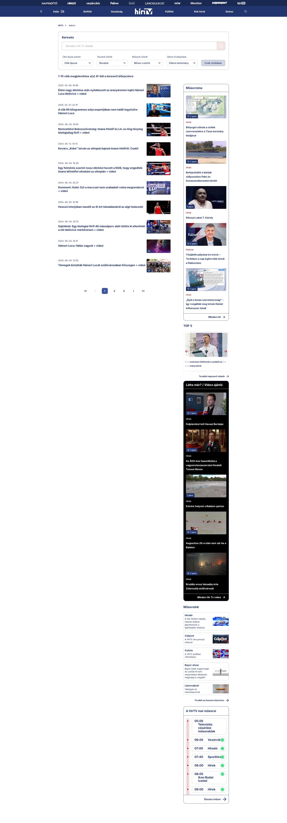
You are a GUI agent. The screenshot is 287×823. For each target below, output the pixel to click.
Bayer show (192, 665)
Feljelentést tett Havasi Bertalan (204, 424)
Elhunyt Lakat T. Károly (199, 217)
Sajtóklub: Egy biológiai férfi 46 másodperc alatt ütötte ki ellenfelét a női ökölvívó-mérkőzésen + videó (101, 228)
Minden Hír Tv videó (209, 597)
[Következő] (133, 291)
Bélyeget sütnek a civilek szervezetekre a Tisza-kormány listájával (205, 131)
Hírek (188, 122)
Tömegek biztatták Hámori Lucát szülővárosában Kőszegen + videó (101, 265)
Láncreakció (192, 685)
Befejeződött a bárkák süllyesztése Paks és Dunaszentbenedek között (201, 176)
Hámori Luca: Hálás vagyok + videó (80, 245)
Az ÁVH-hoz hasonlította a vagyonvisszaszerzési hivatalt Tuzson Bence (204, 465)
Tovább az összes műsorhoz (209, 700)
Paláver (190, 249)
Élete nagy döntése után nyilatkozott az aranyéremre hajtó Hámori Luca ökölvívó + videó (101, 92)
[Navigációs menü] (41, 11)
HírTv (60, 25)
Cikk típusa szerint (71, 56)
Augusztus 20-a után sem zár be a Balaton (206, 545)
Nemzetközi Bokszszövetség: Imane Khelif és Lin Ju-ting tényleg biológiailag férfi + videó (100, 130)
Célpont (189, 635)
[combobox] (75, 62)
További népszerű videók (212, 376)
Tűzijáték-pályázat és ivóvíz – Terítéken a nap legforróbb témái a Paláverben (205, 258)
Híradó (189, 615)
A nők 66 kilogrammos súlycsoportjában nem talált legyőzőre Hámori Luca (98, 111)
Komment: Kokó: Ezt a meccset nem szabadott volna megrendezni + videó (101, 189)
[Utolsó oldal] (143, 291)
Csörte (189, 650)
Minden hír (214, 316)
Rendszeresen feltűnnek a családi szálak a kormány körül (205, 363)
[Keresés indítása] (221, 46)
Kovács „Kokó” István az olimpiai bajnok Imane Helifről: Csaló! (98, 148)
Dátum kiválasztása (176, 56)
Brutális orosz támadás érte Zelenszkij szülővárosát (202, 586)
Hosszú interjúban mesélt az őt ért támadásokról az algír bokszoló (100, 206)
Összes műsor (212, 799)
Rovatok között (104, 56)
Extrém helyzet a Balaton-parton (205, 506)
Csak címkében (213, 62)
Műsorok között (140, 56)
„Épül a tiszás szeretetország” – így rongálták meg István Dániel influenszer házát (204, 304)
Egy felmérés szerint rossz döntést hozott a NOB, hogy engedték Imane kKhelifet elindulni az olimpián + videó (100, 169)
